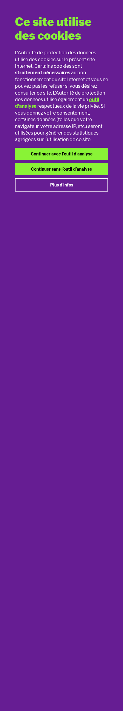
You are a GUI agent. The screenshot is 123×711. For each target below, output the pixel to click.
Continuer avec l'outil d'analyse (62, 153)
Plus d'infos (61, 184)
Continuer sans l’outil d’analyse (61, 169)
